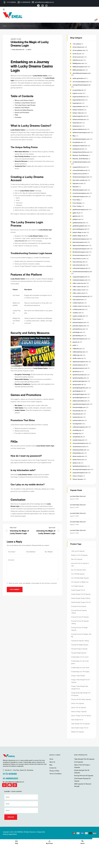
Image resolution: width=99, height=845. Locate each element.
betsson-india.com (78, 113)
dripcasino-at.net (78, 183)
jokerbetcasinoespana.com (81, 239)
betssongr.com (77, 126)
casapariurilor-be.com (79, 167)
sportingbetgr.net (78, 391)
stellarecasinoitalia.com (80, 401)
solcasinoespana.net (79, 365)
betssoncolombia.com (79, 119)
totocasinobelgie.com (79, 407)
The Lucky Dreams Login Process (25, 105)
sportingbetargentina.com (80, 388)
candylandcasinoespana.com (81, 162)
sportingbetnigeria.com (80, 397)
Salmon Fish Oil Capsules (78, 707)
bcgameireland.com (79, 100)
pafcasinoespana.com (79, 322)
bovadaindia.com (78, 142)
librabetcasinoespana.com (81, 252)
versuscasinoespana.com (80, 443)
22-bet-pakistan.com (79, 50)
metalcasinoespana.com (80, 280)
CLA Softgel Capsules (77, 586)
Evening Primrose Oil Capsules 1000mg (80, 622)
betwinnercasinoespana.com (81, 132)
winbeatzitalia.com (78, 453)
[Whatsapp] (4, 785)
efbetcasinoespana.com (80, 190)
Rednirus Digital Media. (10, 834)
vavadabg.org (77, 430)
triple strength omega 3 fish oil (79, 728)
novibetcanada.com (79, 309)
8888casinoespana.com (80, 67)
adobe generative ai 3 (79, 78)
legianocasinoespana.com (81, 245)
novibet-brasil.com (78, 303)
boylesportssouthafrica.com (81, 152)
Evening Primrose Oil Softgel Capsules (79, 629)
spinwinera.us (77, 371)
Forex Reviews (77, 203)
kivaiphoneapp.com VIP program (80, 671)
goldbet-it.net (77, 219)
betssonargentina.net (79, 116)
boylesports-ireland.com (80, 146)
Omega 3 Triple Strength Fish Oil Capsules (80, 681)
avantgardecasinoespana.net (81, 85)
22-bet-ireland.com (78, 47)
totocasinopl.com (78, 414)
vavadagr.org (77, 433)
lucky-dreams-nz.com (79, 258)
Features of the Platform (22, 107)
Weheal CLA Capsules (77, 732)
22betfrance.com (78, 60)
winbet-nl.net (76, 463)
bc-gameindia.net (78, 90)
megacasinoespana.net (80, 277)
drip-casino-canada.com (80, 180)
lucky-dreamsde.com (79, 265)
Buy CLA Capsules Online (78, 570)
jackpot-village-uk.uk (79, 236)
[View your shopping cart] (95, 20)
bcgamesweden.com (79, 106)
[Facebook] (9, 785)
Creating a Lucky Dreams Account (25, 103)
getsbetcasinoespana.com (81, 209)
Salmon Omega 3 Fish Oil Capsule (81, 715)
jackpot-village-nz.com (79, 232)
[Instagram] (14, 785)
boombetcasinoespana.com (81, 139)
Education (76, 187)
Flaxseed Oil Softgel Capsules (79, 645)
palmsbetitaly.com (78, 335)
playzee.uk (76, 342)
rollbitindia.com (77, 348)
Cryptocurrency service (80, 174)
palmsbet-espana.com (79, 326)
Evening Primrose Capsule (78, 606)
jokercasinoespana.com (80, 242)
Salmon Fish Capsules (77, 703)
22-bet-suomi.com (78, 57)
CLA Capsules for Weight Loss (79, 582)
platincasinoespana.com (80, 339)
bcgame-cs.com (77, 93)
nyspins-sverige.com (79, 316)
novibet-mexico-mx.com (80, 306)
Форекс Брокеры (78, 479)
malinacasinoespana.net (80, 268)
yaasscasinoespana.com (80, 473)
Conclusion (18, 117)
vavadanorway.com (78, 440)
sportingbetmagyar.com (80, 394)
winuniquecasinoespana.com (81, 469)
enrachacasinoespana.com (81, 193)
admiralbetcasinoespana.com (82, 73)
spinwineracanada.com (80, 375)
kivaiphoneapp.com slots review (80, 667)
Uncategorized (77, 424)
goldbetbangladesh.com (80, 226)
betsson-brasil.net (78, 110)
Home (5, 26)
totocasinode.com (78, 411)
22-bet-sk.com (77, 54)
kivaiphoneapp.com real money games (80, 662)
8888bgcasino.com (78, 63)
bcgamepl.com (77, 103)
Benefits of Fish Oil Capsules (79, 555)
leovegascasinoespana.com (81, 249)
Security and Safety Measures (24, 110)
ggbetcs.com (76, 216)
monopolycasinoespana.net (81, 296)
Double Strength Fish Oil (78, 590)
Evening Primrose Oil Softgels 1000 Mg (81, 635)
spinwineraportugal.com (80, 381)
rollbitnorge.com (77, 355)
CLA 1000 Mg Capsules (77, 574)
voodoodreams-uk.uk (79, 446)
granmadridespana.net (80, 229)
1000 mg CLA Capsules (77, 551)
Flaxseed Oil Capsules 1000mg (80, 641)
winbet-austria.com (78, 456)
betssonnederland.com (80, 129)
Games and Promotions (22, 112)
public (74, 345)
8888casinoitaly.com (79, 70)
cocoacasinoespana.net (80, 170)
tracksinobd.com (78, 417)
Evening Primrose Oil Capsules (80, 617)
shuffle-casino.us (78, 358)
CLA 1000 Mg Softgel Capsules (80, 578)
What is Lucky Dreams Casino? (24, 100)
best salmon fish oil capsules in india (80, 564)
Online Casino (77, 319)
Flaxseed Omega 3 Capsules (79, 649)
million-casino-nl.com (79, 290)
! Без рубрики (77, 44)
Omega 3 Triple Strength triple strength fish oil (79, 687)
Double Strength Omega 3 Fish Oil (80, 602)
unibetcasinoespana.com (80, 427)
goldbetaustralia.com (79, 223)
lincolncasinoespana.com (80, 255)
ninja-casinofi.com (78, 299)
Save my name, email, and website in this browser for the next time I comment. (33, 583)
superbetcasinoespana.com (81, 404)
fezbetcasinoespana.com (80, 196)
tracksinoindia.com (78, 420)
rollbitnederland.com (79, 352)
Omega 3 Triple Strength (78, 675)
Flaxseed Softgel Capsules (78, 653)
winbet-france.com (78, 459)
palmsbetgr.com (77, 332)
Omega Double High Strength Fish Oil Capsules (80, 694)
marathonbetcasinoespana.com (82, 271)
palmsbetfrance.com (79, 329)
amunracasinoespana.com (81, 82)
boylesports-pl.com (78, 149)
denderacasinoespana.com (81, 177)
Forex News (76, 200)
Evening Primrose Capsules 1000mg (79, 611)
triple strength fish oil (77, 719)
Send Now (11, 817)
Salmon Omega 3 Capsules (79, 711)
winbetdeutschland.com (80, 466)
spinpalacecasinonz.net (80, 368)
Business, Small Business (80, 155)
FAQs (16, 115)
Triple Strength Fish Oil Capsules (80, 724)
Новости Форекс (78, 476)
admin (29, 49)
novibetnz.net (77, 313)
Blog (74, 136)
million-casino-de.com (79, 286)
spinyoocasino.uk (78, 384)
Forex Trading (77, 206)
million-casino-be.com (79, 283)
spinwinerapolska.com (79, 378)
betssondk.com (77, 123)
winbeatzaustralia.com (79, 450)
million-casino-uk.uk (79, 293)
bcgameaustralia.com (79, 96)
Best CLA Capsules (76, 559)
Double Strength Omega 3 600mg (80, 598)
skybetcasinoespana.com (80, 362)
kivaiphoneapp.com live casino (79, 657)
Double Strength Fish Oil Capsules (81, 594)
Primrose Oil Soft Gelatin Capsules (81, 699)
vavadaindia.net (77, 437)
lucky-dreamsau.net (18, 49)
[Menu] (4, 9)
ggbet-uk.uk (76, 213)
